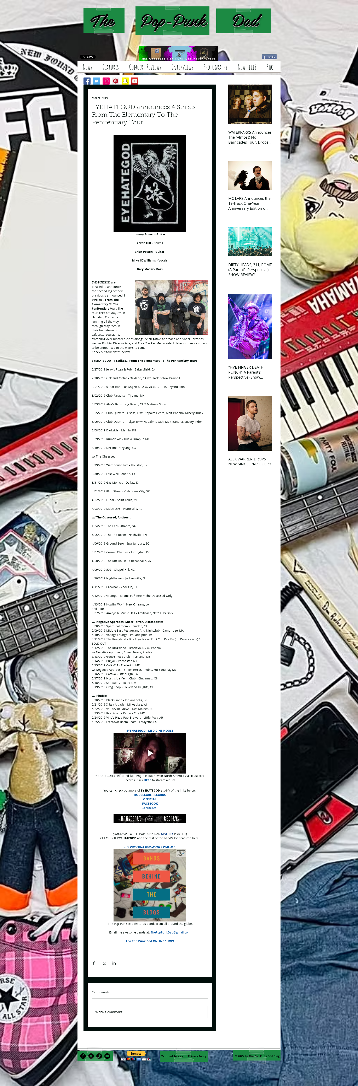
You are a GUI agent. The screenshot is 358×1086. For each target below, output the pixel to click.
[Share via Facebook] (94, 963)
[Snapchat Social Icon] (125, 81)
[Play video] (150, 753)
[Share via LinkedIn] (114, 963)
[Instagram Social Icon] (106, 81)
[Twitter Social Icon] (96, 81)
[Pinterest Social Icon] (115, 81)
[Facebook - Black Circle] (83, 1056)
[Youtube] (107, 1056)
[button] (136, 1056)
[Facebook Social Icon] (87, 81)
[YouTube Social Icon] (134, 81)
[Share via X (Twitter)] (104, 963)
